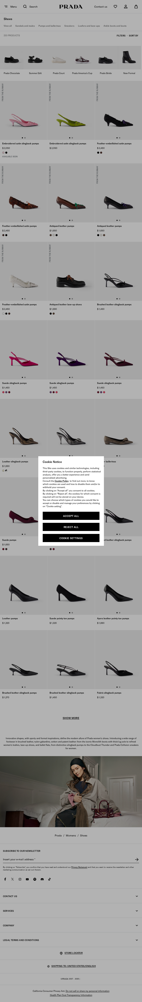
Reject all (71, 527)
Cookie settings (71, 538)
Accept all (71, 516)
